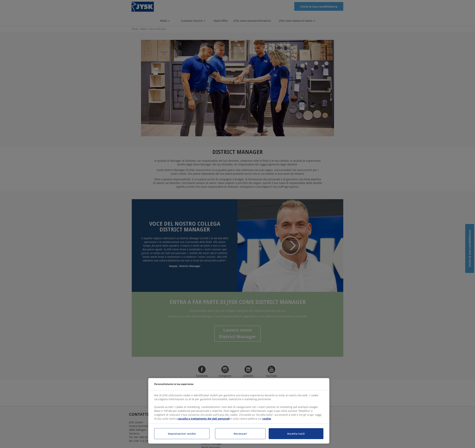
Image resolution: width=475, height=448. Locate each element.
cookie (266, 418)
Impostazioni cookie (182, 433)
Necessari (240, 433)
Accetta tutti (296, 433)
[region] (238, 411)
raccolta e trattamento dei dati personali (204, 418)
